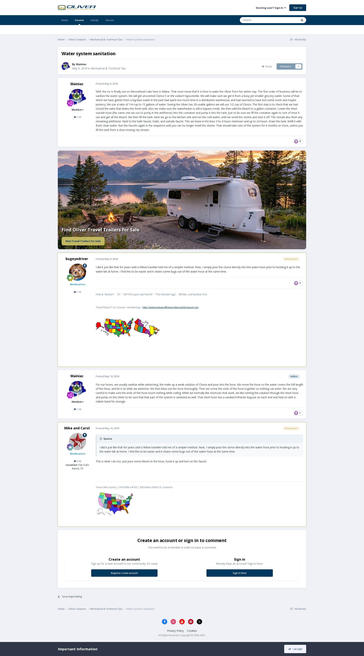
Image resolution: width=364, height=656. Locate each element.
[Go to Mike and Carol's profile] (77, 441)
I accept (296, 649)
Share (268, 66)
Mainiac (76, 84)
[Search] (302, 20)
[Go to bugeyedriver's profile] (77, 272)
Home (64, 20)
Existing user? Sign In (270, 7)
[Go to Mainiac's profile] (66, 66)
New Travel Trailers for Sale (83, 241)
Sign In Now (239, 573)
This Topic (287, 20)
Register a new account (124, 573)
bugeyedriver (77, 258)
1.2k (78, 117)
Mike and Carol (77, 428)
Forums (79, 20)
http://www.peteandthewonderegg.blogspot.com (170, 307)
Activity (95, 20)
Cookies (192, 630)
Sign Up (297, 7)
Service (109, 20)
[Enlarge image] (115, 503)
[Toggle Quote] (101, 438)
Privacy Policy (175, 630)
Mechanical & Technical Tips (108, 68)
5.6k (78, 461)
